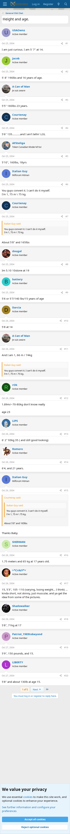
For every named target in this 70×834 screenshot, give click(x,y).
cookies (27, 797)
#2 (67, 71)
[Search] (65, 4)
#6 (67, 184)
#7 (67, 216)
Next (36, 689)
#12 (66, 398)
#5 (67, 156)
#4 (67, 128)
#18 (66, 619)
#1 (67, 43)
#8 (67, 264)
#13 (66, 433)
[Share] (62, 44)
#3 (67, 99)
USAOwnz (18, 30)
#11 (66, 348)
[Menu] (5, 4)
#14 (66, 462)
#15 (66, 490)
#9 (67, 292)
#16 (66, 555)
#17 (66, 583)
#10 (66, 320)
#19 (66, 647)
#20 (66, 675)
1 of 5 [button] (25, 689)
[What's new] (58, 4)
